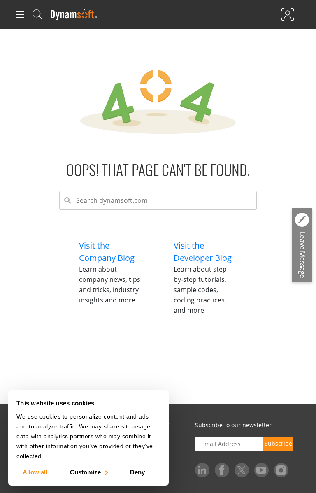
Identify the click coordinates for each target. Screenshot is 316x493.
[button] (302, 246)
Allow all (35, 471)
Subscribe (278, 443)
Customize (85, 471)
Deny (137, 471)
